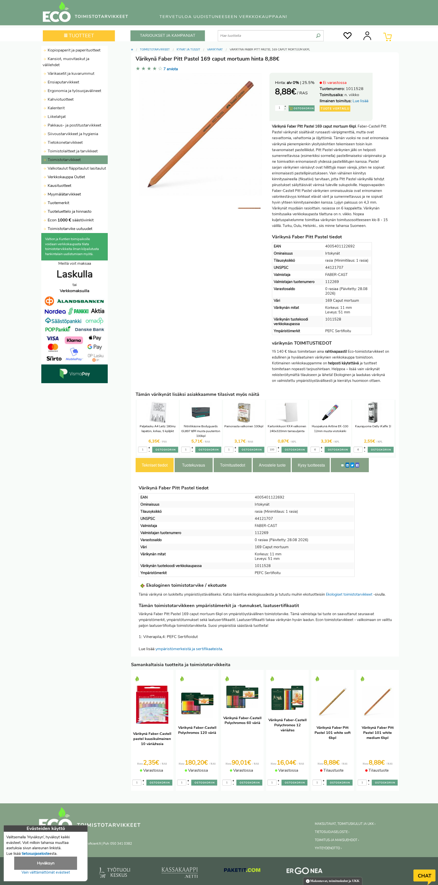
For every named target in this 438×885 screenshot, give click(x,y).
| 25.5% (301, 82)
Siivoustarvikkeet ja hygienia (72, 134)
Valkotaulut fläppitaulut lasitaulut (76, 168)
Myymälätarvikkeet (64, 194)
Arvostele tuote (272, 465)
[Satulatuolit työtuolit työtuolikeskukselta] (115, 873)
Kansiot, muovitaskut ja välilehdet (66, 62)
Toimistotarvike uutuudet (69, 229)
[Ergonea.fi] (304, 872)
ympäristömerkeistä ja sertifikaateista (188, 649)
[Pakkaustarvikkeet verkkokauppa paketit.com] (242, 871)
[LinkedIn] (347, 465)
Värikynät (215, 49)
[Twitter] (352, 465)
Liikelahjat (56, 116)
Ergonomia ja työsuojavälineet (74, 91)
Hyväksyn (45, 863)
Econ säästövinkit (71, 220)
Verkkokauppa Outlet (66, 177)
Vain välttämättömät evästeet (46, 872)
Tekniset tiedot (155, 465)
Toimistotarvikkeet (64, 160)
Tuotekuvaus (193, 465)
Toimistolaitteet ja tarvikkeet (72, 151)
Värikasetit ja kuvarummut (70, 73)
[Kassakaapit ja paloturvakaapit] (179, 873)
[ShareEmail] (342, 465)
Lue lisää (360, 101)
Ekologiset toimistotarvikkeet (349, 594)
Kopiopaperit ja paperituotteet (73, 50)
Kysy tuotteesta (311, 465)
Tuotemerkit (58, 203)
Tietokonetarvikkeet (65, 142)
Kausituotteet (59, 185)
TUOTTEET (80, 35)
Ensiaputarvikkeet (63, 82)
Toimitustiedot (232, 465)
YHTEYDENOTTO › (328, 848)
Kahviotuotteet (60, 99)
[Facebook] (357, 465)
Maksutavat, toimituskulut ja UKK (334, 881)
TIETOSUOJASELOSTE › (332, 832)
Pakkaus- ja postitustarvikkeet (74, 125)
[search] (318, 33)
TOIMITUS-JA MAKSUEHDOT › (337, 840)
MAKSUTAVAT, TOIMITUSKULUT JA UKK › (345, 824)
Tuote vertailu (335, 109)
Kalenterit (56, 108)
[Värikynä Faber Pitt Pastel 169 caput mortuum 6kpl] (249, 208)
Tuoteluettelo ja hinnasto (70, 211)
